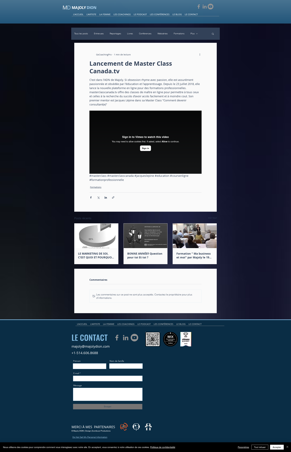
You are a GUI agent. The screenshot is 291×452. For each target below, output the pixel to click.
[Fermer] (287, 447)
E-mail (76, 373)
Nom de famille (117, 361)
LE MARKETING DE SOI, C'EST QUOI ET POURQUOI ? (95, 255)
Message (77, 385)
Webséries (162, 33)
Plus (193, 33)
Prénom (77, 361)
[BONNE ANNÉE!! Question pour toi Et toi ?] (145, 235)
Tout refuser (260, 447)
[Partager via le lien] (113, 197)
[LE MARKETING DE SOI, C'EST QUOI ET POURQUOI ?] (96, 235)
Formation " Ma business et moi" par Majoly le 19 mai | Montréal (193, 255)
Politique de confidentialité (162, 447)
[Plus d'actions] (200, 54)
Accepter (277, 447)
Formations (179, 33)
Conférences (145, 33)
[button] (212, 33)
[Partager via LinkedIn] (105, 197)
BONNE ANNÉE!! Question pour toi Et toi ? (144, 255)
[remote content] (145, 142)
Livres (130, 33)
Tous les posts (81, 33)
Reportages (115, 33)
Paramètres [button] (243, 447)
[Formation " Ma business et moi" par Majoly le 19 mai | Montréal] (195, 235)
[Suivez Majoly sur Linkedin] (204, 6)
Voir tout (212, 217)
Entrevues (99, 33)
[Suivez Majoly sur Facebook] (199, 6)
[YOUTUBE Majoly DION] (210, 6)
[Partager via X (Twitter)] (98, 197)
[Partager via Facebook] (90, 197)
